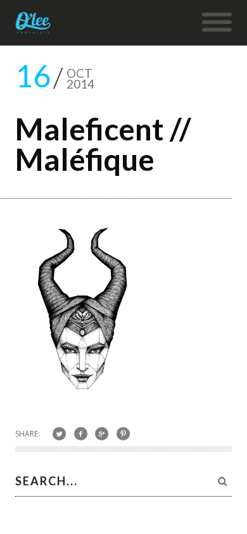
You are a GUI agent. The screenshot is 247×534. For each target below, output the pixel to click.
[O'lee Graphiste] (33, 27)
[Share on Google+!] (102, 433)
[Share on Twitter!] (59, 433)
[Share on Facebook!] (81, 433)
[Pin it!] (123, 433)
